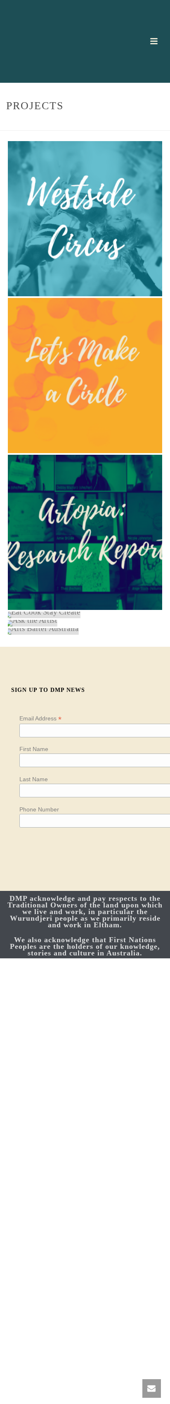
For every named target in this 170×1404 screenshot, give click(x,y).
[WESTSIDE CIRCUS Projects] (85, 218)
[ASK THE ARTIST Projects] (85, 623)
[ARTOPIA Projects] (85, 532)
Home (70, 124)
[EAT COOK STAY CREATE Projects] (85, 615)
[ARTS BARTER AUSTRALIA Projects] (85, 631)
